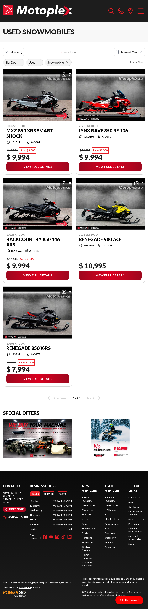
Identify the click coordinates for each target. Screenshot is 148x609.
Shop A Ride (25, 587)
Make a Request (136, 519)
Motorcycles (88, 505)
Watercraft (87, 542)
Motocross (87, 509)
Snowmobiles (112, 523)
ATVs (84, 523)
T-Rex (85, 519)
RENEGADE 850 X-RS (28, 348)
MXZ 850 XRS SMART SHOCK (29, 133)
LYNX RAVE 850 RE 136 (103, 130)
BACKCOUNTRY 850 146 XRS (33, 242)
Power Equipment (87, 556)
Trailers (109, 542)
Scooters (86, 514)
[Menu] (140, 11)
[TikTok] (63, 536)
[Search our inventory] (111, 10)
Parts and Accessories (134, 538)
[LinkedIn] (69, 536)
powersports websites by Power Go (53, 582)
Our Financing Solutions (135, 513)
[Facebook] (45, 536)
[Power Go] (37, 593)
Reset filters (137, 62)
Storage (132, 543)
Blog (130, 502)
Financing (110, 547)
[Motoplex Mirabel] (37, 11)
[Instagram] (57, 536)
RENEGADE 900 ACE (100, 239)
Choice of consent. (116, 595)
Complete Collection (87, 564)
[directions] (130, 10)
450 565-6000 (18, 517)
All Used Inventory (110, 499)
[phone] (120, 10)
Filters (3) (15, 52)
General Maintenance (135, 530)
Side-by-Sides (89, 528)
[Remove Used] (39, 62)
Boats (85, 533)
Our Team (133, 506)
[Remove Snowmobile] (67, 62)
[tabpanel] (51, 515)
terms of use (99, 595)
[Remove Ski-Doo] (20, 62)
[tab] (35, 493)
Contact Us (134, 497)
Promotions (134, 523)
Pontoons (87, 537)
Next (90, 398)
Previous (60, 398)
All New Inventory (87, 499)
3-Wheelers (111, 509)
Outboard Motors (87, 549)
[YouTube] (51, 536)
